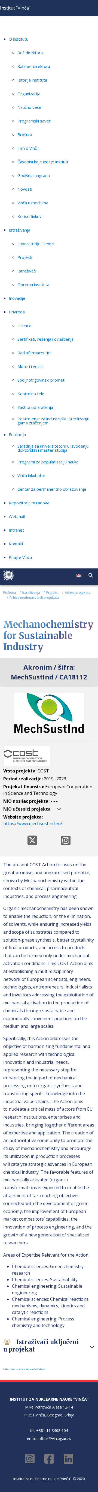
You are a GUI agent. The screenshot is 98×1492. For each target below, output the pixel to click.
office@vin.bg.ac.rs (54, 1438)
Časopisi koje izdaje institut (42, 161)
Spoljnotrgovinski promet (41, 380)
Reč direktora (30, 52)
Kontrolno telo (30, 393)
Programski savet (34, 121)
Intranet (16, 530)
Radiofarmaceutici (34, 352)
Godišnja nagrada (33, 175)
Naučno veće (29, 107)
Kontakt (16, 543)
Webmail (17, 516)
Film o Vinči (27, 148)
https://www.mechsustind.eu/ (32, 823)
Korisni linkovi (29, 216)
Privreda (17, 311)
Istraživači (26, 271)
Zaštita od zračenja (35, 407)
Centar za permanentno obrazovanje (51, 489)
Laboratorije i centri (35, 243)
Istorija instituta (32, 80)
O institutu (18, 39)
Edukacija (17, 434)
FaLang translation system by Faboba (24, 1368)
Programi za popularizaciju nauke (48, 462)
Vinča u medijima (32, 202)
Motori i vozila (30, 366)
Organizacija (28, 93)
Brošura (24, 134)
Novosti (24, 189)
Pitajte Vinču (20, 557)
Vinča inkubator (31, 475)
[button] (91, 575)
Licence (24, 325)
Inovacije (17, 298)
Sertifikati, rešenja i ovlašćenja (45, 339)
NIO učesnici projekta (27, 809)
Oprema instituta (33, 284)
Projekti (24, 257)
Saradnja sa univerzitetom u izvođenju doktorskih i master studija (52, 448)
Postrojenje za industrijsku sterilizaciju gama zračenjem (53, 421)
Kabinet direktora (33, 66)
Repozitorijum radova (29, 502)
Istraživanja (19, 230)
